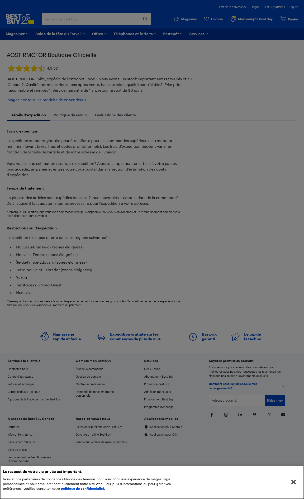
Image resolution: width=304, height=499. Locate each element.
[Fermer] (293, 482)
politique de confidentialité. (83, 488)
